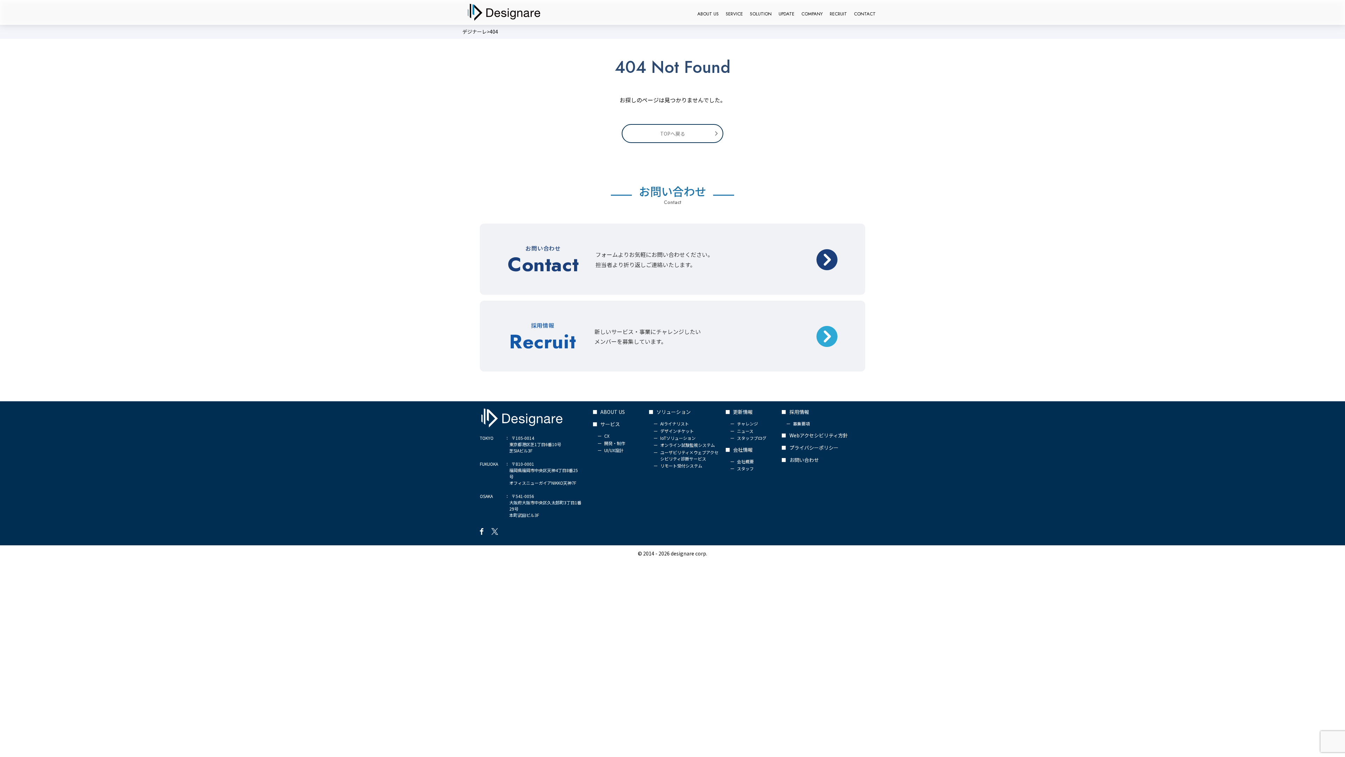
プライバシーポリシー (814, 447)
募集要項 (801, 424)
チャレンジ (747, 424)
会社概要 (745, 461)
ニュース (745, 431)
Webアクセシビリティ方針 (818, 435)
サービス (610, 424)
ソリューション (673, 411)
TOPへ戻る (672, 133)
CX (606, 436)
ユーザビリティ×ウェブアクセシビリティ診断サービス (689, 455)
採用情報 (799, 411)
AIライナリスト (674, 424)
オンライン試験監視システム (687, 445)
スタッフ (745, 468)
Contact (865, 14)
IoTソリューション (678, 438)
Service (734, 14)
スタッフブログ (751, 438)
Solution (761, 14)
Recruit (838, 14)
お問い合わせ (804, 459)
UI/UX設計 (613, 450)
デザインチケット (677, 431)
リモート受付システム (681, 466)
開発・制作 (614, 443)
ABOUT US (708, 14)
